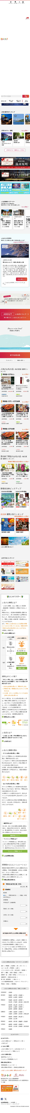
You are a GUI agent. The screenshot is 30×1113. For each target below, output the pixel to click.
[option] (6, 119)
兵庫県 (15, 1013)
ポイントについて (5, 1051)
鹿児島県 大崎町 (6, 532)
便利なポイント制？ (9, 717)
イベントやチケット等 (7, 970)
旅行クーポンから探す (11, 101)
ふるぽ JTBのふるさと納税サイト (5, 49)
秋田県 (10, 997)
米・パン (22, 965)
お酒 (17, 968)
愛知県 (28, 216)
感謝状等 (3, 977)
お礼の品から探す (21, 653)
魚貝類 (13, 965)
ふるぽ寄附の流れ (9, 855)
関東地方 (3, 1000)
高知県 (26, 1021)
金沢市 (20, 483)
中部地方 (18, 481)
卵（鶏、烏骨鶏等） (6, 979)
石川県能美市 (21, 507)
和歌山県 (26, 1013)
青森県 (10, 995)
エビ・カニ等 (4, 968)
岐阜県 (10, 1009)
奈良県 (20, 1013)
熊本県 (10, 1026)
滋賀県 (17, 396)
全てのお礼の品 (26, 101)
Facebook (2, 1099)
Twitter (6, 1099)
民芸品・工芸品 (5, 984)
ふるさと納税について (7, 1049)
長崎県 (20, 1024)
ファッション (21, 974)
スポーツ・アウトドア (21, 981)
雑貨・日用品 (12, 974)
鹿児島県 (4, 423)
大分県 (15, 1026)
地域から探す (20, 360)
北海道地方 (4, 394)
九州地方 (4, 422)
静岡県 (15, 1009)
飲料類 (23, 970)
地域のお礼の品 (12, 977)
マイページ (19, 3)
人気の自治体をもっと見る (21, 516)
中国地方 (4, 481)
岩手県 (15, 995)
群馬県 (20, 1000)
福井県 (10, 1007)
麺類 (7, 972)
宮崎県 (20, 1026)
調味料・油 (4, 974)
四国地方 (3, 1021)
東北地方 (3, 995)
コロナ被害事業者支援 (7, 981)
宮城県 (20, 995)
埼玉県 (10, 1002)
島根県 (15, 1016)
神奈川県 (26, 1002)
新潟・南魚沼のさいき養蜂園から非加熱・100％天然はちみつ (6, 224)
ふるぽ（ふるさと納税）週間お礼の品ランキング (14, 1070)
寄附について (16, 1051)
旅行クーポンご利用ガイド (18, 101)
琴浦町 (6, 483)
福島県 (20, 997)
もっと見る (24, 130)
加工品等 (17, 970)
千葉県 (15, 1002)
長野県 (20, 1007)
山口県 (15, 1018)
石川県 (17, 483)
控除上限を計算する (9, 879)
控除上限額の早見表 (6, 1067)
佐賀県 (15, 1024)
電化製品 (14, 984)
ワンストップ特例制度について (9, 1059)
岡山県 (20, 1016)
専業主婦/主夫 (12, 895)
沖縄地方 (3, 1029)
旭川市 (6, 396)
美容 (20, 972)
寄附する (23, 3)
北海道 (3, 396)
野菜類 (12, 968)
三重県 (10, 1011)
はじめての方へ (10, 3)
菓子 (2, 972)
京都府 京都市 (19, 532)
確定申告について (15, 835)
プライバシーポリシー (6, 1104)
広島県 (16, 216)
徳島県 (10, 1021)
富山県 (15, 1005)
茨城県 (10, 1000)
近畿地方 (18, 394)
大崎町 (7, 423)
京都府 (17, 423)
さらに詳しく (21, 279)
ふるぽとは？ (8, 741)
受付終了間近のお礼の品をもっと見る (18, 461)
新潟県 (4, 216)
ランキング (8, 360)
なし (5, 895)
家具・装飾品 (13, 972)
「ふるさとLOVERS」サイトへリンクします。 (14, 283)
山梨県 (15, 1007)
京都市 (20, 423)
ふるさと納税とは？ (9, 633)
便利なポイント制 (18, 1041)
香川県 (15, 1021)
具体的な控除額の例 (19, 1067)
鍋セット (16, 979)
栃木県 (15, 1000)
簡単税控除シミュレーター (8, 1065)
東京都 (20, 1002)
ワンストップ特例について (15, 851)
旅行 (2, 965)
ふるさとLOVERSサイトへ (20, 242)
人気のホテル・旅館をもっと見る (15, 150)
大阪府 (10, 1013)
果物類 (7, 965)
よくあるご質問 (16, 3)
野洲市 (20, 396)
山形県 (15, 997)
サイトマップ (16, 1104)
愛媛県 (20, 1021)
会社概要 (13, 1102)
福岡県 (10, 1024)
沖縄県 (10, 1029)
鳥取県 (3, 483)
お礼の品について (19, 1049)
